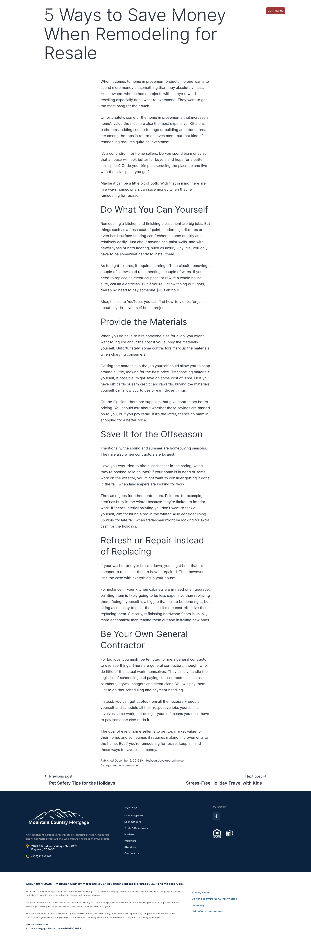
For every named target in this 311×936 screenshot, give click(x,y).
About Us (239, 10)
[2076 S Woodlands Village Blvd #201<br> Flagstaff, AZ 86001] (27, 846)
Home (128, 10)
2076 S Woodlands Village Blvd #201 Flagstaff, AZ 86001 (54, 847)
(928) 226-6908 (41, 856)
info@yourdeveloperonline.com (165, 760)
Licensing (198, 905)
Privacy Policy (200, 892)
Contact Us (275, 10)
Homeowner (130, 765)
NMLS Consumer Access (207, 911)
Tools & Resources (194, 10)
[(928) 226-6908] (27, 856)
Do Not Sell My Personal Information (214, 898)
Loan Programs (145, 10)
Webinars (258, 10)
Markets (220, 10)
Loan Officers (168, 10)
